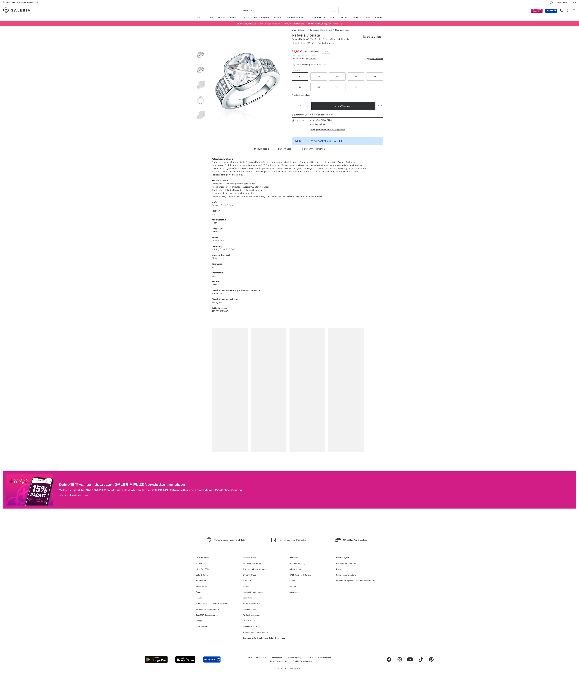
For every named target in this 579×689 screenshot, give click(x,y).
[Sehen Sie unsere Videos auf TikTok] (421, 659)
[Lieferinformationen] (306, 114)
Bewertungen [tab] (285, 148)
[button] (20, 2)
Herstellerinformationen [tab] (313, 148)
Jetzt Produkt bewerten (324, 43)
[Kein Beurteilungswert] (299, 43)
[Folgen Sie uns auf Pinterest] (431, 659)
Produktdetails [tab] (261, 148)
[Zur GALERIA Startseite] (16, 11)
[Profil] (561, 11)
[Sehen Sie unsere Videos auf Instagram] (400, 659)
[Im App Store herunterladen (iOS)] (185, 659)
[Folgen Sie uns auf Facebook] (389, 659)
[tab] (247, 86)
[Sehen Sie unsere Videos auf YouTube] (410, 659)
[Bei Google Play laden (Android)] (156, 659)
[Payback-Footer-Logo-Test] (212, 659)
